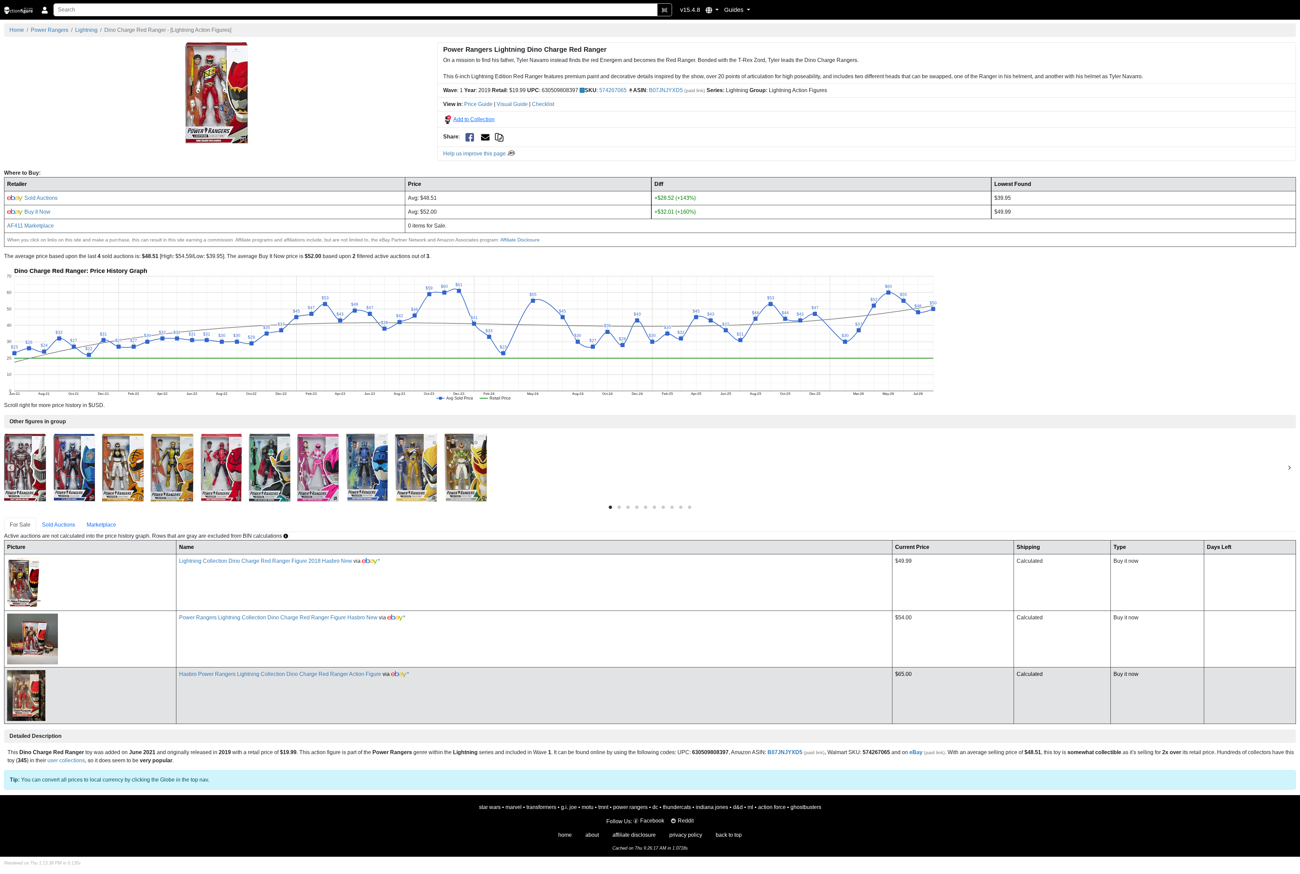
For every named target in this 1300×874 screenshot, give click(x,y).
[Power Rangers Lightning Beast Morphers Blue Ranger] (367, 467)
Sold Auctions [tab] (58, 525)
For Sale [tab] (20, 525)
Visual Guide (512, 104)
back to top (729, 835)
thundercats (677, 807)
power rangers (630, 807)
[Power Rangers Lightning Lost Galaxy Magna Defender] (269, 467)
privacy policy (685, 835)
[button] (712, 10)
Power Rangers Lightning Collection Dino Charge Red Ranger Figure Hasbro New (278, 617)
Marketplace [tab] (101, 525)
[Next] (1289, 467)
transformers (541, 807)
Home (16, 30)
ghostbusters (805, 807)
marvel (513, 807)
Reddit (686, 821)
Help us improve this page (475, 153)
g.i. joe (569, 807)
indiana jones (712, 807)
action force (772, 807)
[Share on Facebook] (469, 137)
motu (587, 807)
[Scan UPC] (664, 9)
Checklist (543, 104)
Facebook (652, 821)
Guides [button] (734, 9)
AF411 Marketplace (30, 226)
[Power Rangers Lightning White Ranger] (123, 467)
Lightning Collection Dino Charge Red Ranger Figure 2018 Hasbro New (265, 561)
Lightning (86, 30)
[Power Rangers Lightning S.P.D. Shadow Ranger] (74, 467)
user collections (66, 760)
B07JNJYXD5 (666, 90)
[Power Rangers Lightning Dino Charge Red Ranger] (216, 93)
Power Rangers (49, 30)
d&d (738, 807)
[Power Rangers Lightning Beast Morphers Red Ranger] (221, 467)
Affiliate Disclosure (520, 239)
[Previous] (10, 467)
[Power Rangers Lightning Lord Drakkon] (465, 467)
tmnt (603, 807)
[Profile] (44, 9)
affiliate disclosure (634, 835)
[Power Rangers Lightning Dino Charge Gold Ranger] (416, 467)
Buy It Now (36, 212)
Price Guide (478, 104)
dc (655, 807)
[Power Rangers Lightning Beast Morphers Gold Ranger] (172, 467)
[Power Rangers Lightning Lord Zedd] (25, 467)
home (565, 835)
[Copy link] (499, 137)
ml (750, 807)
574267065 (613, 90)
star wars (490, 807)
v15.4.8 (690, 9)
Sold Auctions (40, 198)
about (592, 835)
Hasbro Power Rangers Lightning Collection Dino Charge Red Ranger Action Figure (280, 674)
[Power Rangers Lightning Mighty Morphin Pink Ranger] (318, 467)
